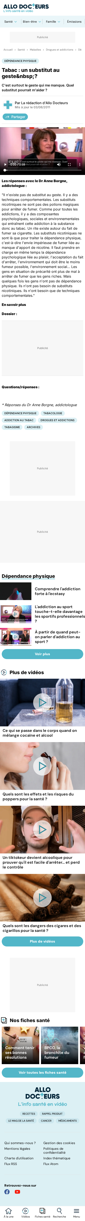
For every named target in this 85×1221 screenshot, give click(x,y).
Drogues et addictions (59, 49)
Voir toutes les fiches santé (42, 1072)
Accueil (8, 49)
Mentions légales (17, 1148)
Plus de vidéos (27, 672)
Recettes (28, 1114)
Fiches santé (42, 1216)
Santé (8, 22)
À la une (9, 1216)
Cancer (46, 1121)
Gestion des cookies (59, 1143)
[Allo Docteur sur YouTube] (17, 1191)
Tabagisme (12, 427)
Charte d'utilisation (19, 1158)
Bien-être (30, 22)
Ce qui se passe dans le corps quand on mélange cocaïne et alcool (40, 733)
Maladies (35, 49)
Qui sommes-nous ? (20, 1143)
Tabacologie (52, 413)
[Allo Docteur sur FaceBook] (7, 1191)
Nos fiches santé (30, 1020)
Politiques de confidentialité (54, 1150)
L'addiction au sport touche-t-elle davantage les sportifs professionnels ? (60, 614)
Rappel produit (52, 1114)
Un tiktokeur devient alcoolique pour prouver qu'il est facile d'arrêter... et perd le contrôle (41, 862)
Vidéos (25, 1216)
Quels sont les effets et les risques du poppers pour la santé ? (38, 797)
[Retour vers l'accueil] (42, 7)
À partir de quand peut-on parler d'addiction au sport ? (57, 636)
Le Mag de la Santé (21, 1121)
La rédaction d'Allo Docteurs (44, 103)
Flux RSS (10, 1164)
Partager (18, 117)
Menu (76, 1216)
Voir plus (42, 654)
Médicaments (67, 1121)
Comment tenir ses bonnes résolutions (19, 1052)
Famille (51, 22)
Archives (33, 427)
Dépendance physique (20, 61)
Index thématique (56, 1158)
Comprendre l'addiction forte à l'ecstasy (57, 591)
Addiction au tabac (19, 420)
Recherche (59, 1216)
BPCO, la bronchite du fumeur (56, 1052)
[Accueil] (42, 1096)
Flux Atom (50, 1164)
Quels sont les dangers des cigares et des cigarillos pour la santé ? (42, 928)
